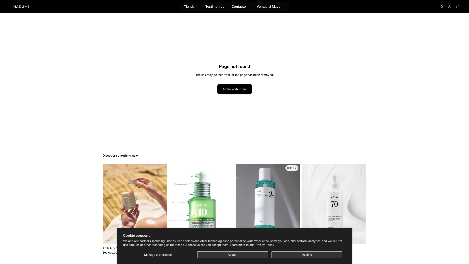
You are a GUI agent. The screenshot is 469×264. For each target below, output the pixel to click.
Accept (232, 254)
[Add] (360, 238)
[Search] (442, 7)
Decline (307, 254)
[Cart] (458, 7)
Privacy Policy (264, 245)
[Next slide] (161, 204)
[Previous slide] (108, 204)
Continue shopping (235, 89)
